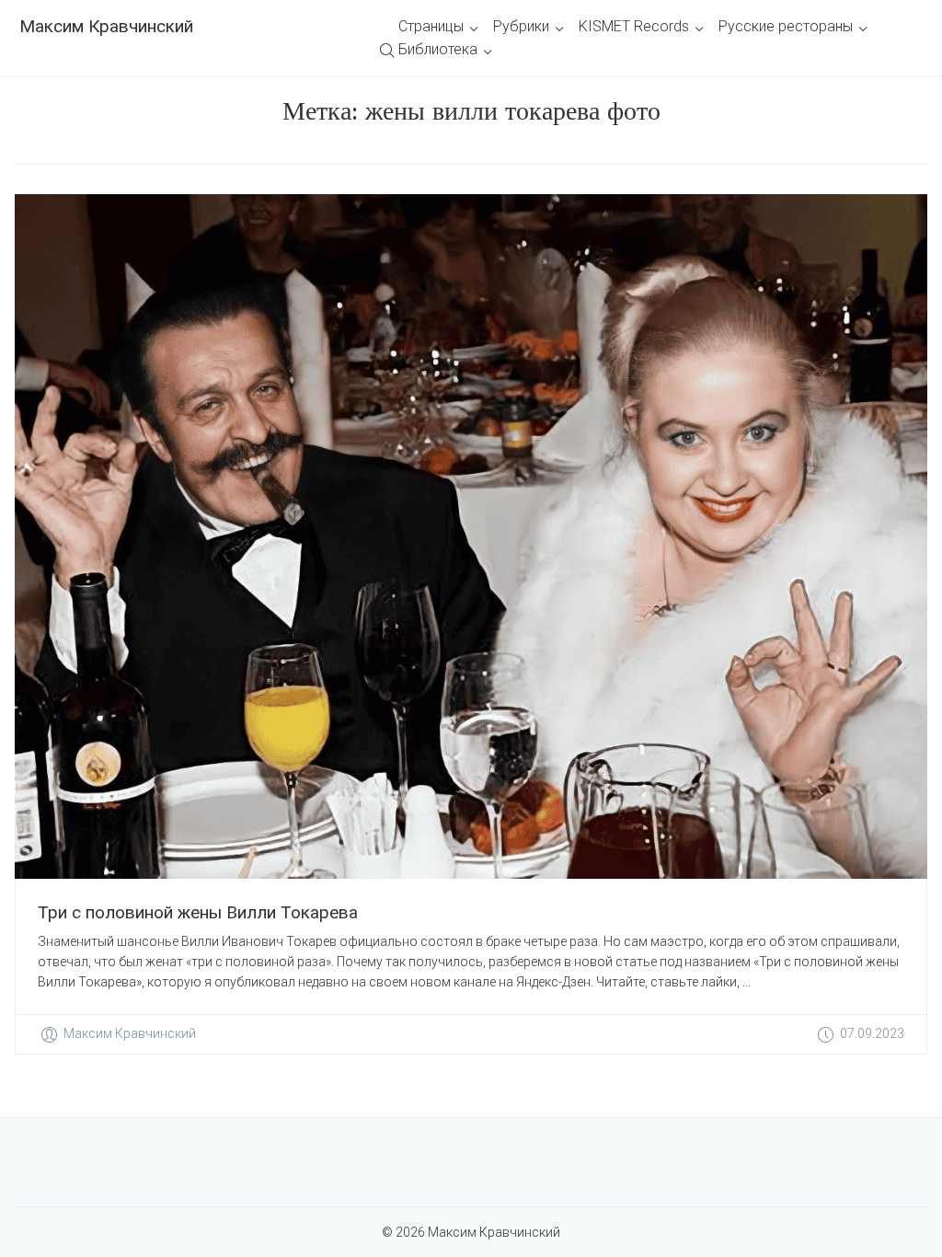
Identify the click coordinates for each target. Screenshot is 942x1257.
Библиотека (437, 49)
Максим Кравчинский (106, 26)
